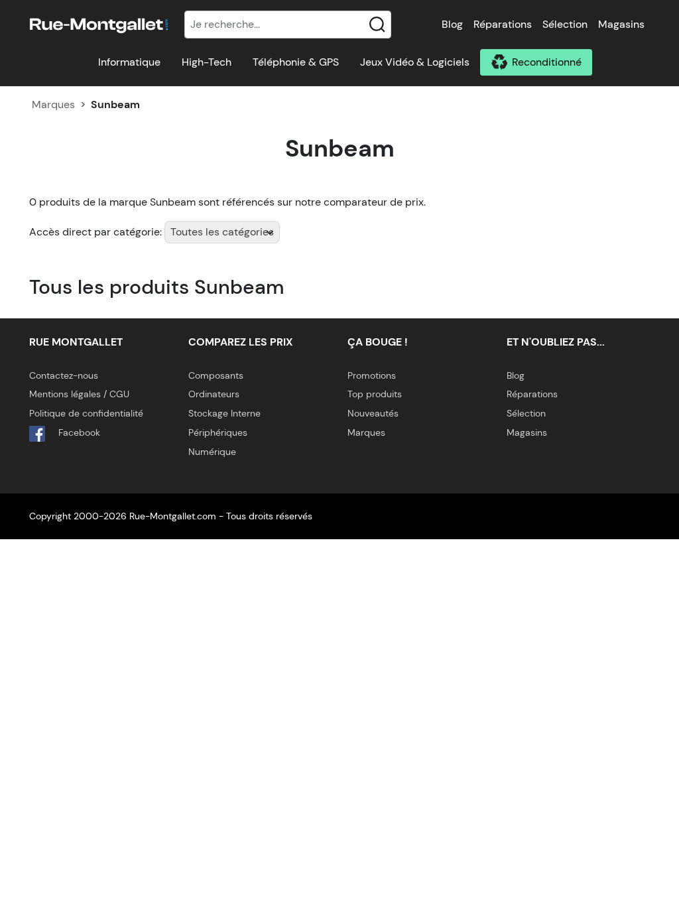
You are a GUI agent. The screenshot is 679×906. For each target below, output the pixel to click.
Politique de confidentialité (86, 413)
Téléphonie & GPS (296, 62)
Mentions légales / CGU (79, 394)
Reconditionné (547, 62)
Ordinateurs (213, 394)
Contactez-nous (63, 375)
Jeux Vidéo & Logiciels (414, 62)
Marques (53, 104)
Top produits (374, 394)
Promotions (371, 375)
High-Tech (206, 62)
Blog (452, 24)
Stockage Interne (224, 413)
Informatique (129, 62)
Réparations (502, 24)
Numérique (212, 452)
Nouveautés (373, 413)
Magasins (621, 24)
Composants (215, 375)
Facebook (78, 432)
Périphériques (217, 432)
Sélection (564, 24)
